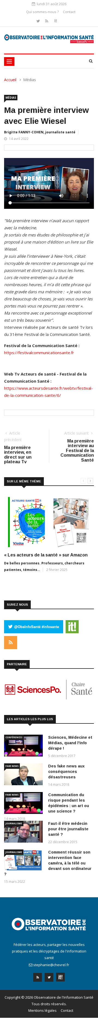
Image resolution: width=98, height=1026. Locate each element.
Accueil (10, 79)
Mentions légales (42, 1010)
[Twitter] (38, 21)
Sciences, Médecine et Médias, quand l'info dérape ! (70, 743)
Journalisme (13, 823)
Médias (10, 97)
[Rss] (47, 21)
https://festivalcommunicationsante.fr (39, 352)
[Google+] (60, 975)
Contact (69, 11)
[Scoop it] (55, 21)
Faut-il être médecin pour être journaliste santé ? (68, 829)
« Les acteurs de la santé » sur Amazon (46, 555)
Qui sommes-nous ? (42, 11)
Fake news (12, 765)
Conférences (13, 737)
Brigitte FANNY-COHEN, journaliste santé (39, 132)
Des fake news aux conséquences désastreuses (66, 771)
